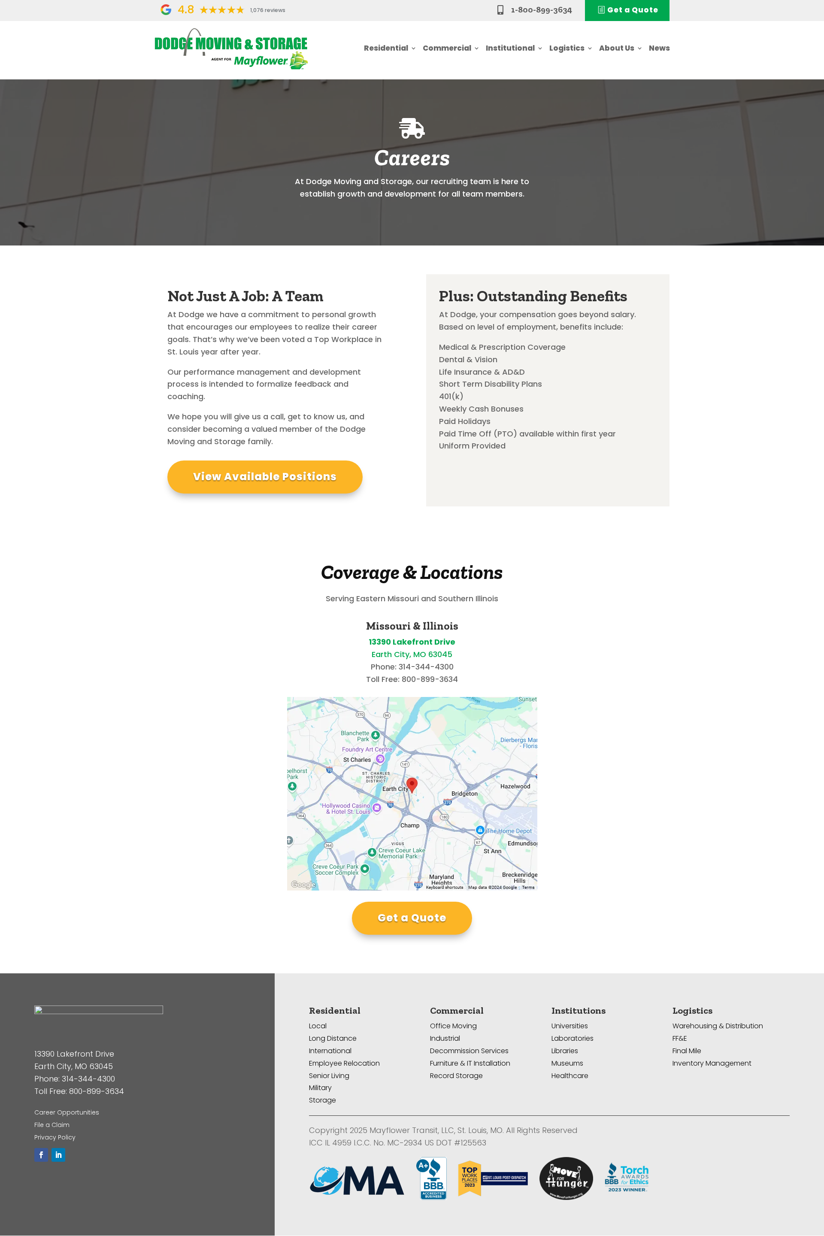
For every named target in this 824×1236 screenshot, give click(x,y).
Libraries (564, 1051)
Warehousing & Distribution (718, 1026)
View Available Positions (265, 477)
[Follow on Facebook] (41, 1155)
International (330, 1051)
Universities (569, 1026)
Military (320, 1088)
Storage (322, 1100)
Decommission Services (469, 1051)
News (659, 48)
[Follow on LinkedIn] (58, 1155)
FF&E (680, 1038)
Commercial (447, 48)
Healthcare (569, 1076)
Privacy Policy (55, 1137)
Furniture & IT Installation (470, 1063)
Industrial (445, 1038)
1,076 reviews (267, 10)
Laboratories (572, 1038)
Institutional (510, 48)
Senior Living (329, 1076)
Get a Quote (412, 918)
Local (318, 1026)
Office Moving (453, 1026)
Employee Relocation (344, 1063)
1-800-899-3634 (541, 9)
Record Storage (456, 1076)
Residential (386, 48)
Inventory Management (712, 1063)
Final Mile (687, 1051)
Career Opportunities (66, 1112)
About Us (616, 48)
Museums (567, 1063)
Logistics (567, 48)
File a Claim (52, 1125)
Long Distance (333, 1038)
